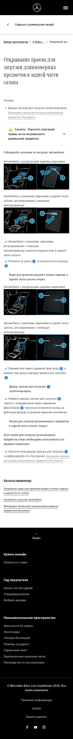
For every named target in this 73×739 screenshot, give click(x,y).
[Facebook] (27, 727)
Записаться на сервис (18, 626)
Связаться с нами (15, 562)
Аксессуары (12, 632)
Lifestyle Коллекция (17, 638)
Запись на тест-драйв (18, 588)
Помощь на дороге (16, 644)
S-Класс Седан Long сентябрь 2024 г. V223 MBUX (39, 42)
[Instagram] (44, 727)
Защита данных (36, 716)
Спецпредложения (16, 594)
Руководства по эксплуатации (24, 662)
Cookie (36, 708)
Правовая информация (36, 700)
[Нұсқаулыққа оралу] (9, 24)
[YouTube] (35, 727)
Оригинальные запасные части (24, 656)
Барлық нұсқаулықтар (16, 42)
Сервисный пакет (15, 650)
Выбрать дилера (15, 600)
